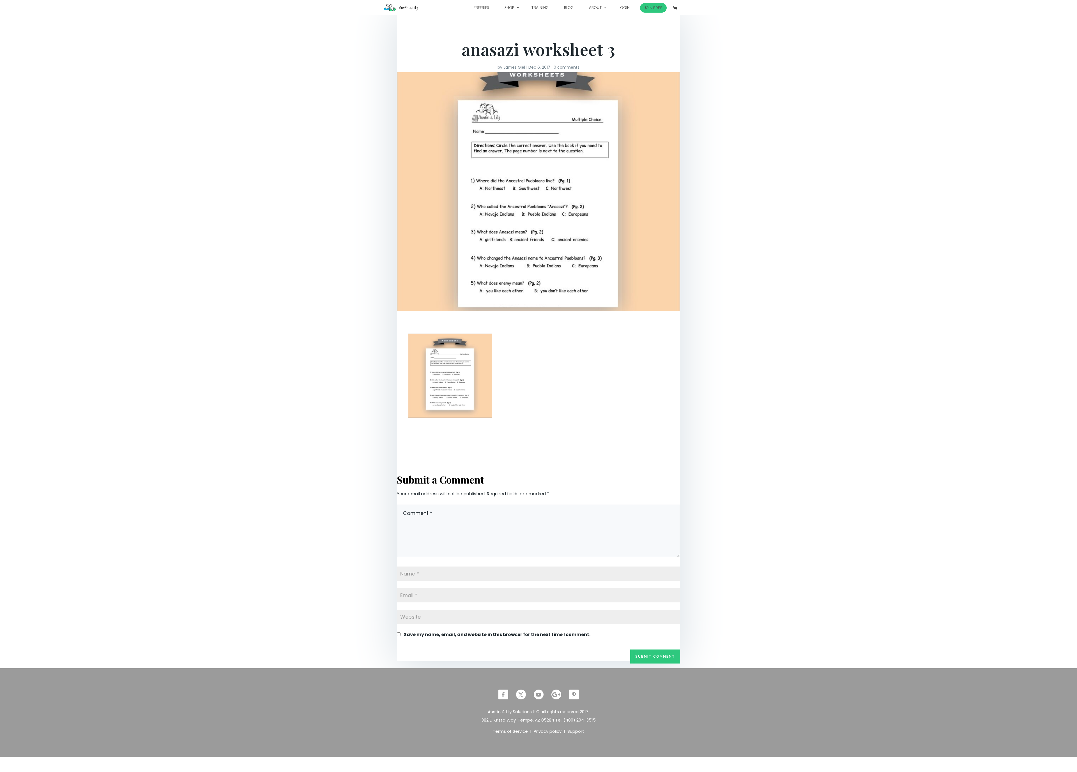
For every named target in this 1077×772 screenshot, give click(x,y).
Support (575, 731)
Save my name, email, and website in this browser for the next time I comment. (497, 634)
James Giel (514, 67)
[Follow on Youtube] (539, 694)
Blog (569, 7)
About (595, 7)
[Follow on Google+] (556, 694)
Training (540, 7)
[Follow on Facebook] (503, 694)
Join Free (653, 8)
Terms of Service (510, 731)
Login (624, 7)
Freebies (481, 7)
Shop (509, 7)
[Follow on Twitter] (521, 694)
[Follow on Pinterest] (574, 694)
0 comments (566, 67)
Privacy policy (547, 731)
